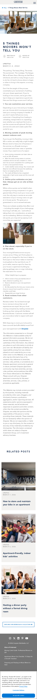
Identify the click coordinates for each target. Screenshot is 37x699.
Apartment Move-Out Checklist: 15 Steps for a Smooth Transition (18, 658)
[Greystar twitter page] (14, 638)
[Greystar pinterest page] (22, 638)
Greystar (25, 329)
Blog (5, 7)
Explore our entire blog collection (17, 624)
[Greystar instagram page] (10, 638)
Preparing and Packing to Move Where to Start (17, 664)
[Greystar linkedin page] (18, 638)
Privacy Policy (23, 686)
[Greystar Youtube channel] (26, 638)
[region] (18, 685)
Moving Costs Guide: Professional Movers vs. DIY (18, 651)
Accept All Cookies (18, 695)
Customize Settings (18, 690)
